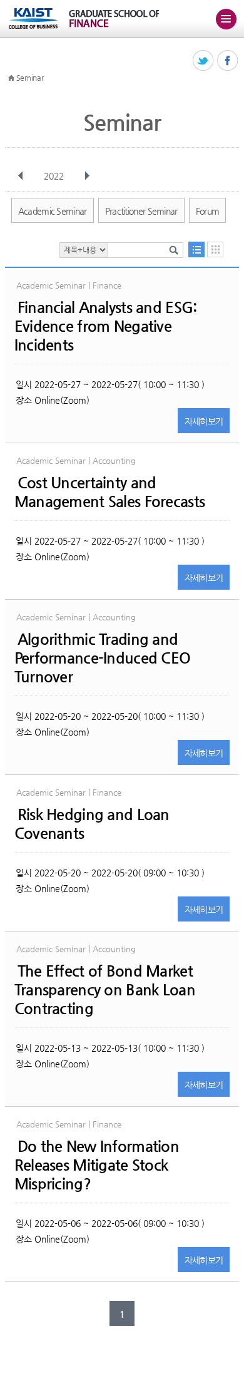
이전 (20, 176)
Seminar (30, 77)
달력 (215, 249)
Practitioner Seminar (141, 211)
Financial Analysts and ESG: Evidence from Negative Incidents (105, 326)
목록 (196, 249)
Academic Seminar (52, 211)
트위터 (204, 61)
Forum (208, 211)
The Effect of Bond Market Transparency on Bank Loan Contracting (104, 989)
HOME (11, 78)
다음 (87, 176)
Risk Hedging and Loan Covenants (92, 824)
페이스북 (228, 61)
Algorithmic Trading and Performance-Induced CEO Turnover (102, 657)
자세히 (204, 421)
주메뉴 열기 (225, 18)
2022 (54, 176)
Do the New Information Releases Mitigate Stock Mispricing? (96, 1165)
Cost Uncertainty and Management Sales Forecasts (109, 492)
